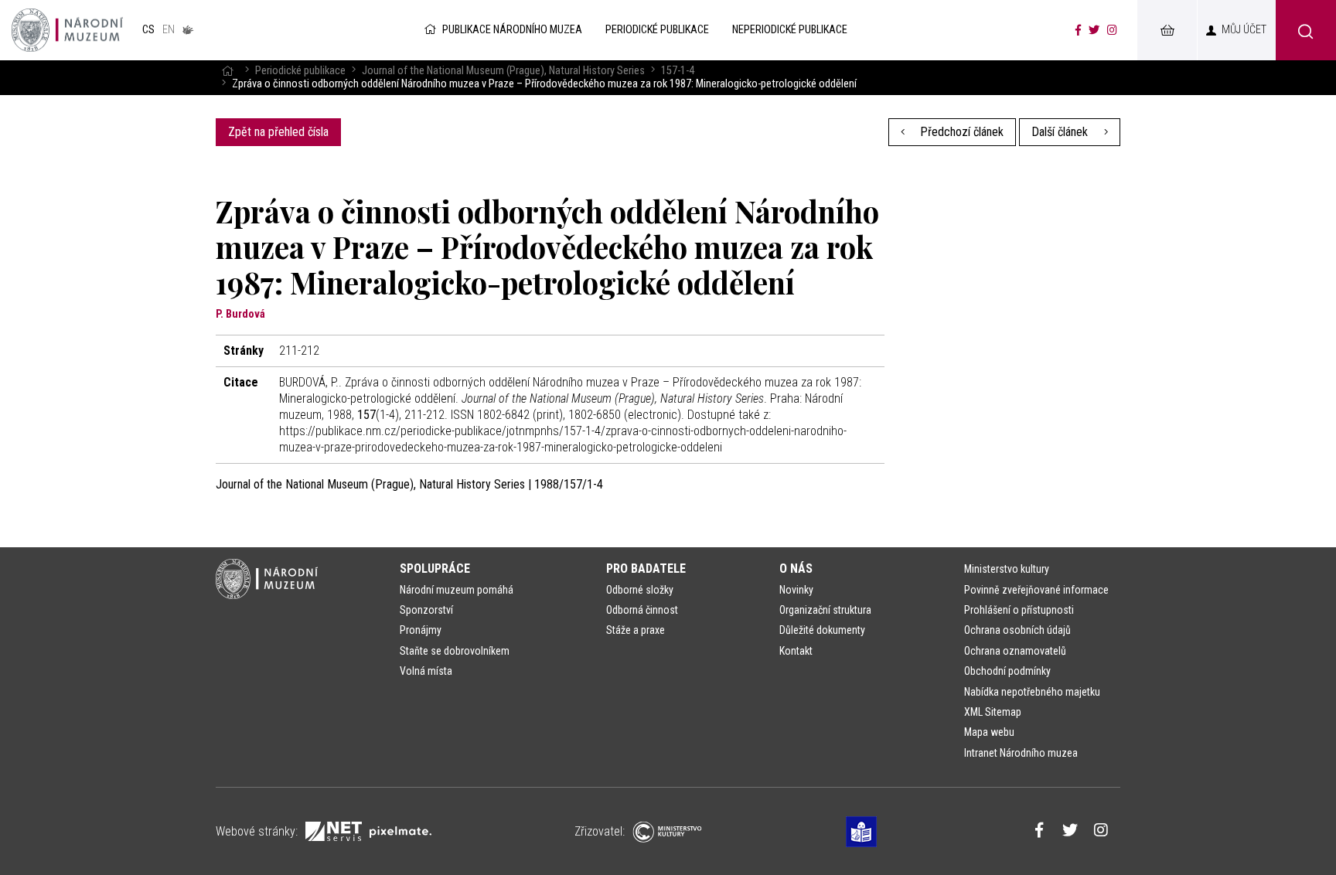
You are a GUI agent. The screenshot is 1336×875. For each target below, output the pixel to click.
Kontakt (796, 651)
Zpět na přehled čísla (278, 131)
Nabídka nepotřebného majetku (1032, 692)
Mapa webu (989, 732)
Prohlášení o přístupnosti (1019, 610)
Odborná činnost (642, 610)
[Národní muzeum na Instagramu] (1112, 30)
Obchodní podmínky (1007, 671)
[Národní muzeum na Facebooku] (1078, 30)
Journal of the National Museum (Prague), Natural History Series (503, 70)
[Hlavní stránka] (227, 70)
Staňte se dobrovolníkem (455, 651)
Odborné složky (639, 590)
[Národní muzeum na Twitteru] (1094, 30)
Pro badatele (646, 568)
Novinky (796, 590)
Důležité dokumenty (822, 630)
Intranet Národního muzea (1021, 753)
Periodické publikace (300, 70)
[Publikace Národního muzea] (67, 30)
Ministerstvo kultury (1006, 569)
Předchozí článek (960, 131)
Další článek (1061, 131)
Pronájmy (420, 630)
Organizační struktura (825, 610)
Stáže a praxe (635, 630)
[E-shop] (1167, 30)
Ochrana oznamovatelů (1015, 651)
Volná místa (426, 671)
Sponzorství (426, 610)
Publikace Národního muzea (512, 29)
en (168, 29)
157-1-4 (677, 70)
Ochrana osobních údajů (1017, 630)
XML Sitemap (992, 712)
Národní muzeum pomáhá (456, 590)
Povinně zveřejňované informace (1036, 590)
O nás (796, 568)
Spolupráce (435, 568)
